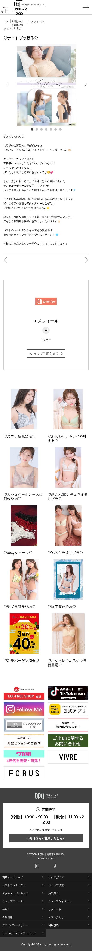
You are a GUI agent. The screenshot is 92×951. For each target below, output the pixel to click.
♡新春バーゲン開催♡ (21, 660)
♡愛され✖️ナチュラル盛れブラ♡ (68, 496)
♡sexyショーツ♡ (18, 552)
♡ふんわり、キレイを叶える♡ (67, 438)
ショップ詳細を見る (44, 353)
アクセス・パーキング (15, 893)
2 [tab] (37, 129)
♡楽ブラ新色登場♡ (20, 436)
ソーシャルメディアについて (19, 933)
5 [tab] (51, 129)
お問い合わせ (56, 917)
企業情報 (7, 917)
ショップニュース (12, 901)
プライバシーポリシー (15, 925)
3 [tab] (41, 129)
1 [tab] (32, 129)
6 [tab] (55, 129)
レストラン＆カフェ (13, 885)
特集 (4, 909)
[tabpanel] (46, 85)
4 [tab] (46, 129)
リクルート (54, 909)
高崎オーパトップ (12, 877)
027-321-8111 (48, 858)
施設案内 (53, 893)
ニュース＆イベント (59, 901)
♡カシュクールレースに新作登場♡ (23, 496)
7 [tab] (60, 129)
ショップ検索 (56, 885)
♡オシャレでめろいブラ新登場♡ (67, 662)
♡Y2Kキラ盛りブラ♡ (65, 552)
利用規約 (53, 925)
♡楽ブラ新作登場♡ (20, 606)
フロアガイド (56, 877)
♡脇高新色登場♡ (62, 606)
